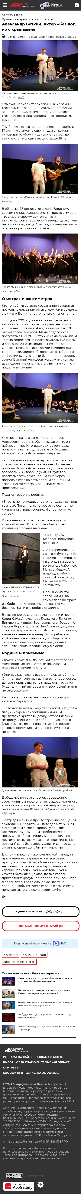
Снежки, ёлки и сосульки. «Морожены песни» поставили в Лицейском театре (45, 980)
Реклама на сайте (17, 1057)
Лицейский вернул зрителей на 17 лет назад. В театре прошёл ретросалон (45, 1004)
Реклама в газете (49, 1057)
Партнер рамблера (35, 1175)
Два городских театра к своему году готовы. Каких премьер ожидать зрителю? (44, 992)
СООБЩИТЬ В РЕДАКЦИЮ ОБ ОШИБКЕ (31, 1073)
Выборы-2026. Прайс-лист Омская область (37, 1062)
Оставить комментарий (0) (41, 926)
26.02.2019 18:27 (12, 15)
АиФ (21, 97)
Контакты (11, 1067)
